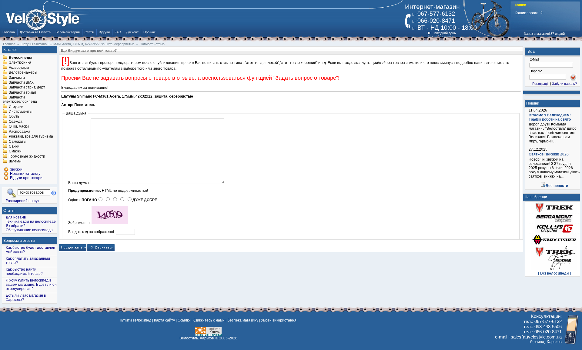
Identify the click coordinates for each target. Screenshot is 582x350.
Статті (89, 32)
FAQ (118, 32)
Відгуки (104, 32)
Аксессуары (19, 67)
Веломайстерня (67, 32)
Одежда (15, 121)
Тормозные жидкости (27, 156)
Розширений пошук (22, 201)
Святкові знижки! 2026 (549, 154)
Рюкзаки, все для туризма (31, 137)
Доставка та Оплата (35, 32)
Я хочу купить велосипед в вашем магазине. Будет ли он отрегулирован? (31, 284)
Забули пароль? (564, 83)
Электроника (20, 63)
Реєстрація (540, 83)
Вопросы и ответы (19, 240)
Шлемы (15, 161)
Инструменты (20, 111)
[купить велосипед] (46, 17)
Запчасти (17, 77)
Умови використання (278, 320)
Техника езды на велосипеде (31, 221)
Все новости (557, 186)
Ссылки (184, 320)
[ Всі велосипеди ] (554, 273)
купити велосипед (135, 320)
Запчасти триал (22, 92)
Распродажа (19, 131)
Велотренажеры (23, 73)
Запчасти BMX (21, 82)
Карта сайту (164, 320)
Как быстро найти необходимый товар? (24, 271)
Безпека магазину (242, 320)
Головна (8, 32)
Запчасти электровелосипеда (20, 99)
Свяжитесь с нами (209, 320)
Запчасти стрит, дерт (27, 87)
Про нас (149, 32)
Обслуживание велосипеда (29, 230)
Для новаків (16, 217)
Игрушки (16, 107)
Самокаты (17, 141)
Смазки (15, 151)
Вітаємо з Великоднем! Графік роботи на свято (550, 117)
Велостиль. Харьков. (197, 338)
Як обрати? (15, 226)
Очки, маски (19, 127)
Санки (14, 146)
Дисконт (132, 32)
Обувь (14, 117)
